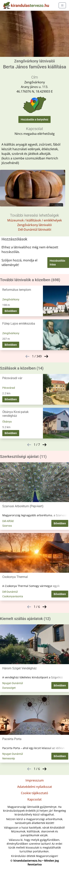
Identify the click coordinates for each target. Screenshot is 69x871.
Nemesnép (8, 758)
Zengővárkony (10, 299)
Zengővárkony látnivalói (34, 225)
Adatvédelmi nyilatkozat (34, 787)
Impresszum (34, 780)
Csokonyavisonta (12, 596)
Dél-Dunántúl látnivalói (34, 229)
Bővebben (11, 310)
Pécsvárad (8, 387)
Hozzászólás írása (57, 262)
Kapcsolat (34, 799)
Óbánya (7, 421)
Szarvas (7, 525)
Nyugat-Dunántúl (12, 683)
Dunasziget (9, 687)
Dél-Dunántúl (10, 591)
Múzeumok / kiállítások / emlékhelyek (34, 220)
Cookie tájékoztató (34, 793)
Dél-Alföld (8, 521)
